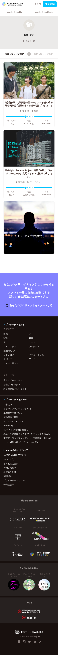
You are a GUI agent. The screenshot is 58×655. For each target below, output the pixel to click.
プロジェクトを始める (43, 12)
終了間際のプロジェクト (15, 388)
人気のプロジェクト (13, 380)
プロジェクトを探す (14, 12)
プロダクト (34, 346)
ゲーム (32, 342)
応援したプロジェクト (17, 53)
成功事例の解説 (11, 417)
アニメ (7, 342)
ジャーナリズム (11, 363)
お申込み (8, 404)
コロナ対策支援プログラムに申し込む (21, 442)
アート (32, 333)
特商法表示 (9, 484)
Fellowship (8, 425)
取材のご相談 (10, 471)
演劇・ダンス (9, 350)
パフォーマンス (36, 354)
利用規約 (8, 476)
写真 (6, 338)
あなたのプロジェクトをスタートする (31, 305)
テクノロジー (10, 354)
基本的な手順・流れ (13, 412)
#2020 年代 (9, 459)
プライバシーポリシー (14, 480)
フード (32, 359)
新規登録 (51, 4)
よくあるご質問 (11, 463)
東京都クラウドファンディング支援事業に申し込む (28, 438)
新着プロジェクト (12, 384)
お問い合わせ (10, 467)
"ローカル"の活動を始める (16, 429)
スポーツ (8, 359)
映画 (6, 333)
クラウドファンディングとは (17, 408)
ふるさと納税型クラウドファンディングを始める (27, 433)
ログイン (38, 4)
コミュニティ (10, 346)
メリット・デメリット (14, 421)
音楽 (31, 338)
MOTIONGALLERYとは (15, 455)
